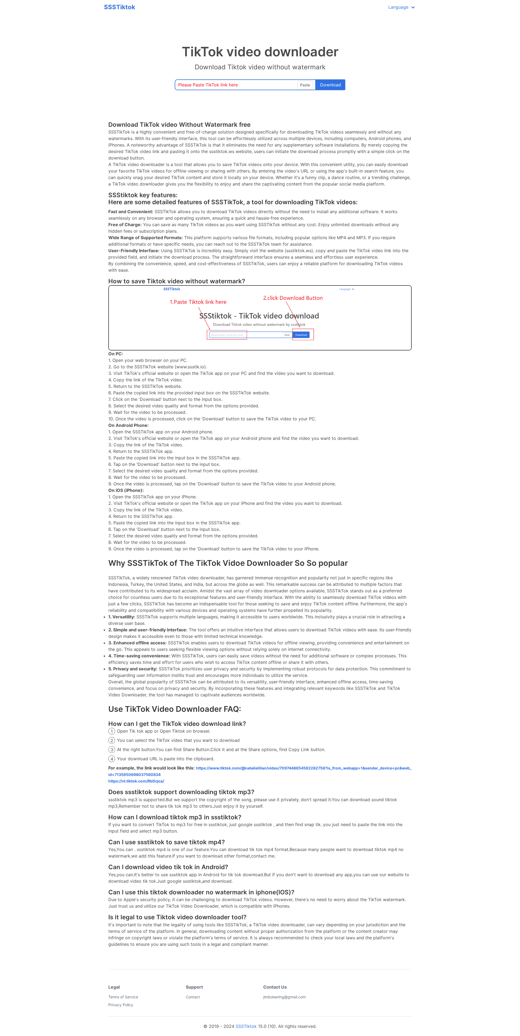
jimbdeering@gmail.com (267, 997)
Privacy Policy (120, 1004)
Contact (193, 997)
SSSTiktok (119, 7)
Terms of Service (123, 997)
